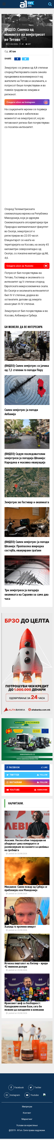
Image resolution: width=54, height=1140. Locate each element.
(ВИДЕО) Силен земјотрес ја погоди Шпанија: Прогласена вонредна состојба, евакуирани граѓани (26, 546)
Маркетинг (27, 1119)
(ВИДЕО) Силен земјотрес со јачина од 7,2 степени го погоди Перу (26, 367)
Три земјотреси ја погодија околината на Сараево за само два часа (26, 594)
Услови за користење (27, 1125)
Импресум (27, 1106)
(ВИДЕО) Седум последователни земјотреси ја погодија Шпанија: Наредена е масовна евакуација (24, 458)
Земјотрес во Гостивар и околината (26, 502)
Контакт (27, 1113)
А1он (12, 51)
